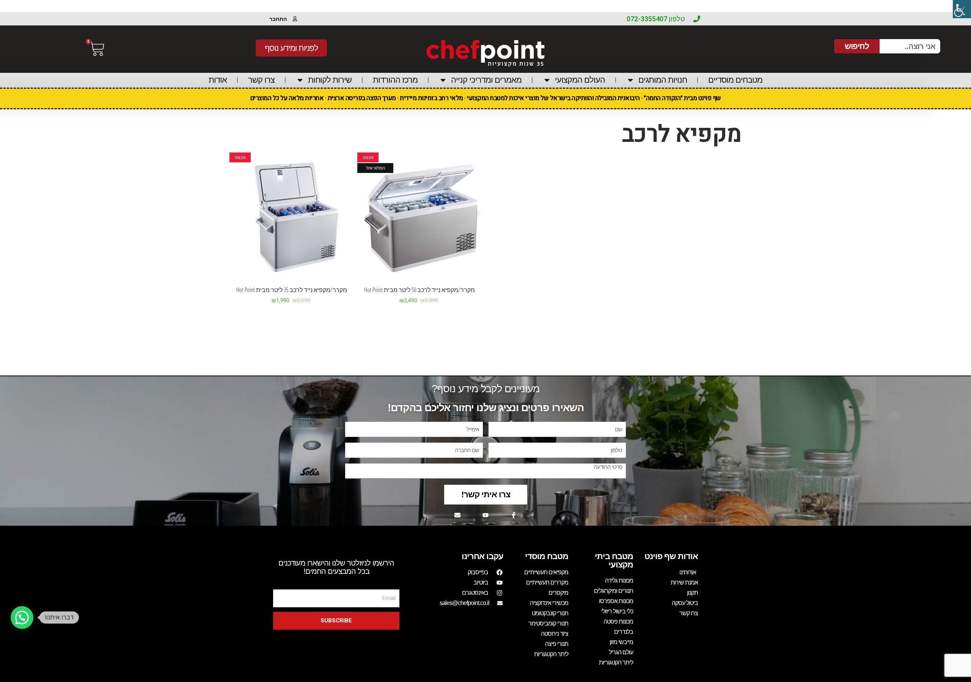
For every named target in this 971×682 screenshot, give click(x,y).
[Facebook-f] (514, 515)
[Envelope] (457, 515)
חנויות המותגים (662, 80)
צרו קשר (261, 80)
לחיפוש (857, 46)
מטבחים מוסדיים (735, 80)
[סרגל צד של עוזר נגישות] (962, 9)
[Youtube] (485, 515)
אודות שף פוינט (671, 556)
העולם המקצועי (580, 80)
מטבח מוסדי (546, 556)
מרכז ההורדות (395, 80)
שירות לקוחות (330, 80)
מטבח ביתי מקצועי (614, 560)
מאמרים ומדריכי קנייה (486, 80)
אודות (218, 80)
